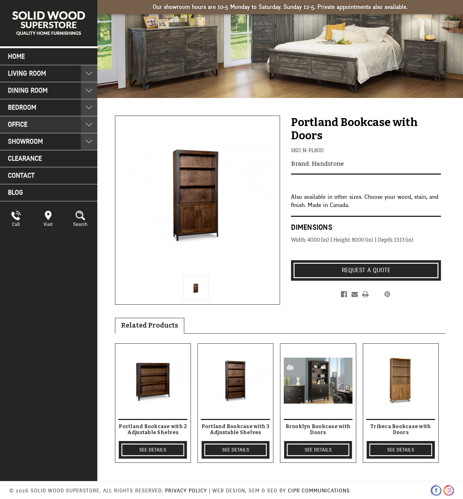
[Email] (355, 294)
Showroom (25, 142)
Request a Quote (366, 270)
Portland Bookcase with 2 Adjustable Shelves (153, 429)
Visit (48, 224)
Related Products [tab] (149, 325)
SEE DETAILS (152, 450)
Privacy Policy (186, 490)
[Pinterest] (387, 294)
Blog (15, 193)
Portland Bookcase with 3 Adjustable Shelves (236, 429)
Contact (21, 176)
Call (16, 224)
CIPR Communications (319, 490)
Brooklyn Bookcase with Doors (318, 429)
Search (80, 224)
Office (17, 125)
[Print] (365, 294)
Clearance (25, 159)
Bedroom (22, 108)
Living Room (27, 73)
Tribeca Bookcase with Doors (400, 429)
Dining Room (28, 91)
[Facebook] (344, 294)
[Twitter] (376, 294)
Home (16, 56)
